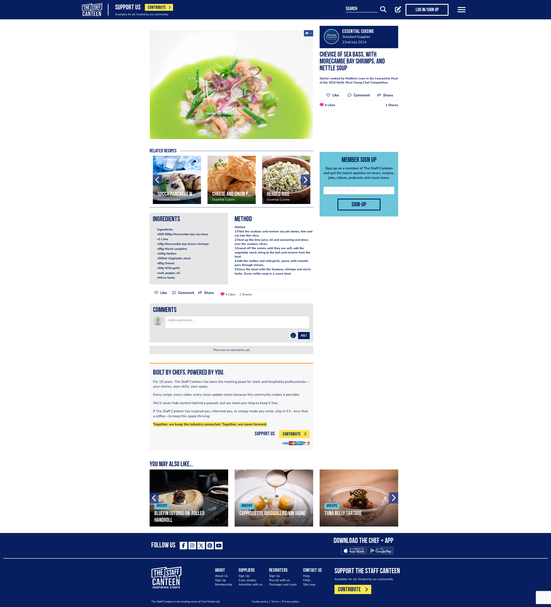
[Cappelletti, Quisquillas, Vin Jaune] (274, 498)
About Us (221, 576)
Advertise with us (250, 584)
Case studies (247, 580)
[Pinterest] (210, 545)
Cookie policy (260, 601)
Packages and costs (283, 584)
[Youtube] (219, 545)
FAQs (307, 580)
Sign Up (220, 580)
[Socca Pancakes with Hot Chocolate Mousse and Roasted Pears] (177, 180)
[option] (231, 84)
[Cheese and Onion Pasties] (231, 180)
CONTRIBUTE (157, 7)
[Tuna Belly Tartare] (359, 498)
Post (304, 336)
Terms (275, 601)
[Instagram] (192, 545)
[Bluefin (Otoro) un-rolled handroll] (189, 498)
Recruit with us (279, 580)
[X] (201, 545)
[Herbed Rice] (286, 180)
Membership (223, 584)
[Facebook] (183, 545)
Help (306, 576)
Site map (309, 584)
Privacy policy (290, 601)
